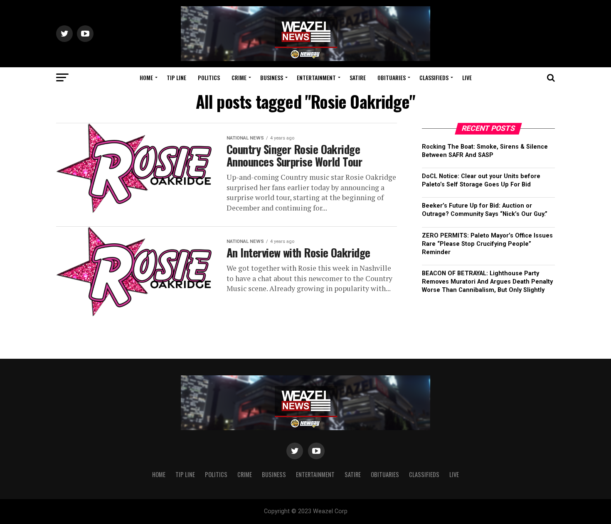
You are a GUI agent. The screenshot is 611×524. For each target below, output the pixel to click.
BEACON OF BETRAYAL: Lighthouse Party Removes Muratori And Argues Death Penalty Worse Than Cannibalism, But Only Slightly (487, 282)
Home (146, 77)
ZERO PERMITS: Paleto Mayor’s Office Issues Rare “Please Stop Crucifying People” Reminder (487, 244)
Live (467, 77)
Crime (239, 77)
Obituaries (391, 77)
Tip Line (176, 77)
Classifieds (433, 77)
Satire (358, 77)
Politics (209, 77)
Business (271, 77)
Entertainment (316, 77)
